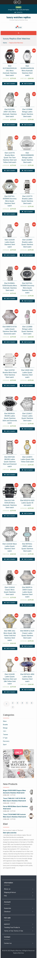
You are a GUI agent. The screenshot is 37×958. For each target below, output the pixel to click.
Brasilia (5, 724)
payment (7, 924)
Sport (5, 744)
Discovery (6, 741)
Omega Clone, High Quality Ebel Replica (18, 9)
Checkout (7, 911)
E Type (5, 738)
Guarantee (7, 908)
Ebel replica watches (9, 833)
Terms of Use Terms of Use (13, 931)
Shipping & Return (10, 892)
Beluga (5, 728)
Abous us (7, 889)
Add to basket (10, 83)
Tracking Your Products (12, 927)
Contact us (8, 943)
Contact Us (19, 12)
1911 (4, 731)
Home (5, 43)
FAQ (5, 896)
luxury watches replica (18, 17)
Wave (5, 721)
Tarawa (5, 734)
